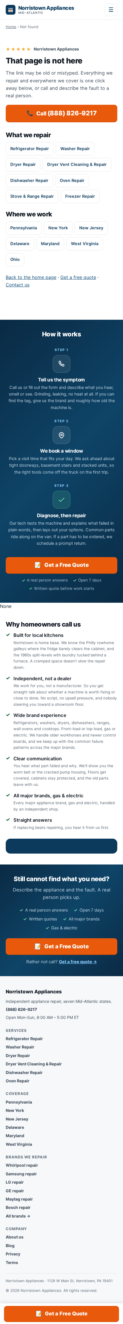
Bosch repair (18, 1207)
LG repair (15, 1182)
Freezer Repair (80, 196)
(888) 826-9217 (21, 1009)
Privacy (13, 1253)
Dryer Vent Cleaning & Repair (77, 164)
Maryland (50, 243)
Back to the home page (31, 277)
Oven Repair (72, 180)
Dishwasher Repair (29, 180)
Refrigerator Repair (29, 148)
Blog (10, 1245)
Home (11, 26)
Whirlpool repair (22, 1165)
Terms (12, 1262)
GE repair (15, 1190)
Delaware (19, 243)
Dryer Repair (23, 164)
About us (14, 1236)
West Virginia (84, 243)
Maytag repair (19, 1199)
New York (58, 227)
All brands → (18, 1215)
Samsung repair (21, 1173)
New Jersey (91, 227)
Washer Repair (75, 148)
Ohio (15, 259)
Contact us (17, 285)
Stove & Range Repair (32, 196)
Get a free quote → (78, 961)
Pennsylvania (23, 227)
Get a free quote (78, 277)
